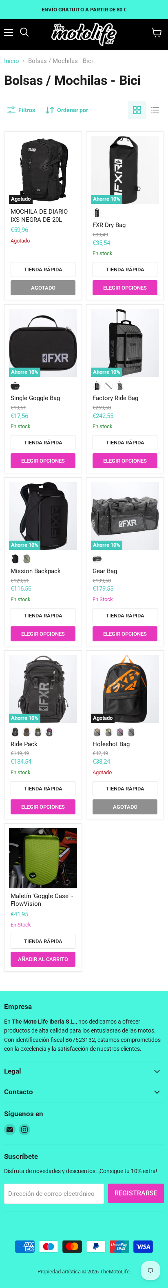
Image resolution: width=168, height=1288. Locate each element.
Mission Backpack (36, 571)
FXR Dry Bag (109, 225)
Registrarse (136, 1193)
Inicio (11, 61)
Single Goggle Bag (35, 398)
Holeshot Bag (111, 744)
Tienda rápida (43, 269)
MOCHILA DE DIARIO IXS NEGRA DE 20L (39, 215)
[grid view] (137, 110)
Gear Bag (105, 571)
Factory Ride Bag (115, 398)
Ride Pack (24, 744)
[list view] (155, 110)
